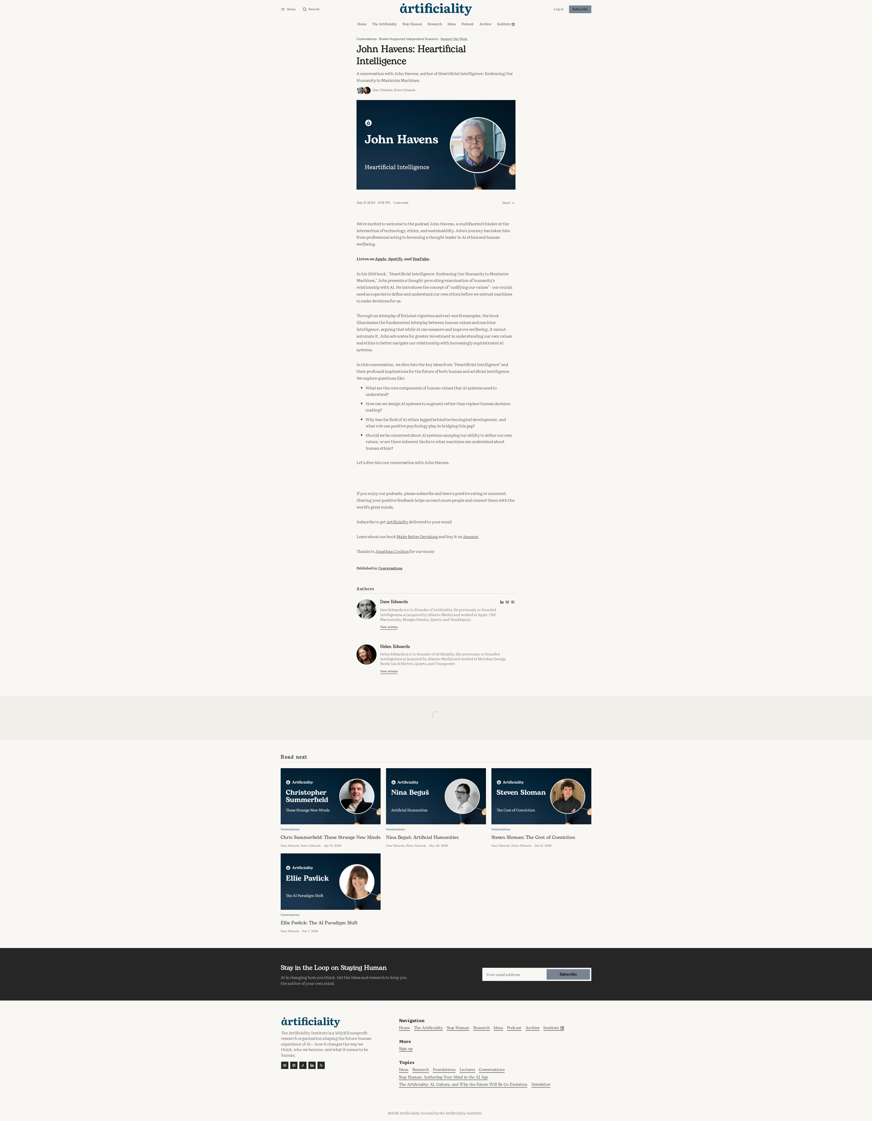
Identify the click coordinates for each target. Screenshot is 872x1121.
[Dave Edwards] (361, 90)
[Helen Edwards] (367, 90)
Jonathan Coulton (392, 551)
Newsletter (540, 1084)
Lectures (467, 1070)
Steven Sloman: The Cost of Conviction (533, 837)
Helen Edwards (404, 90)
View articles (389, 627)
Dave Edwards (382, 90)
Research (420, 1070)
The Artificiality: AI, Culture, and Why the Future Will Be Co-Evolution (463, 1084)
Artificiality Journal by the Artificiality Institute (440, 1113)
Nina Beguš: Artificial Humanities (422, 837)
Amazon (470, 536)
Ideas (403, 1070)
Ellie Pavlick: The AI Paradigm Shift (319, 923)
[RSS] (321, 1065)
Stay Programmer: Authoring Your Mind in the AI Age (443, 1077)
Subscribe (580, 9)
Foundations (444, 1070)
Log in (559, 9)
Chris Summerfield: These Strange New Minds (331, 837)
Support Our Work (454, 39)
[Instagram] (293, 1065)
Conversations (367, 39)
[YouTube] (512, 602)
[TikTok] (303, 1065)
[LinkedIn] (502, 602)
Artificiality (397, 521)
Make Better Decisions (417, 536)
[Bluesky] (507, 602)
